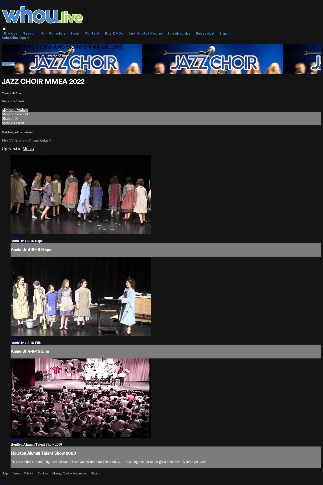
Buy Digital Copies (146, 33)
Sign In (24, 38)
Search (30, 33)
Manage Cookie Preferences (70, 473)
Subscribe (8, 64)
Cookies (43, 473)
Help (75, 33)
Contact (92, 33)
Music (6, 93)
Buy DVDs (114, 33)
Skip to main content (16, 4)
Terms (16, 473)
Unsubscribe (179, 33)
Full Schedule (53, 33)
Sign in (225, 33)
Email (24, 110)
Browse (11, 33)
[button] (4, 29)
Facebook (9, 110)
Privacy (29, 473)
